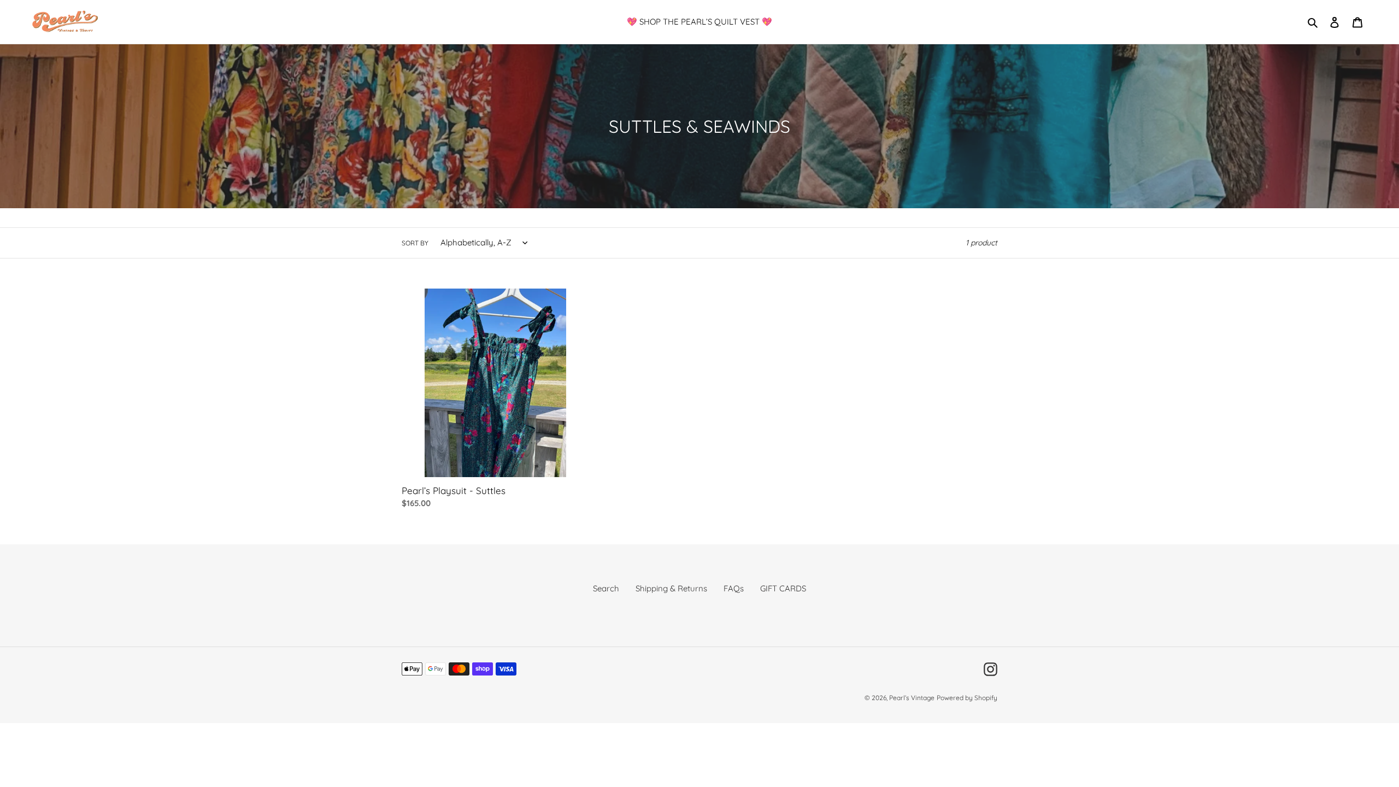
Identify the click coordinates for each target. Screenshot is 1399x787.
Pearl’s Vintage (911, 698)
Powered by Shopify (967, 698)
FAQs (734, 588)
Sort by (415, 243)
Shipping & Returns (671, 588)
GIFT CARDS (783, 588)
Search (606, 588)
